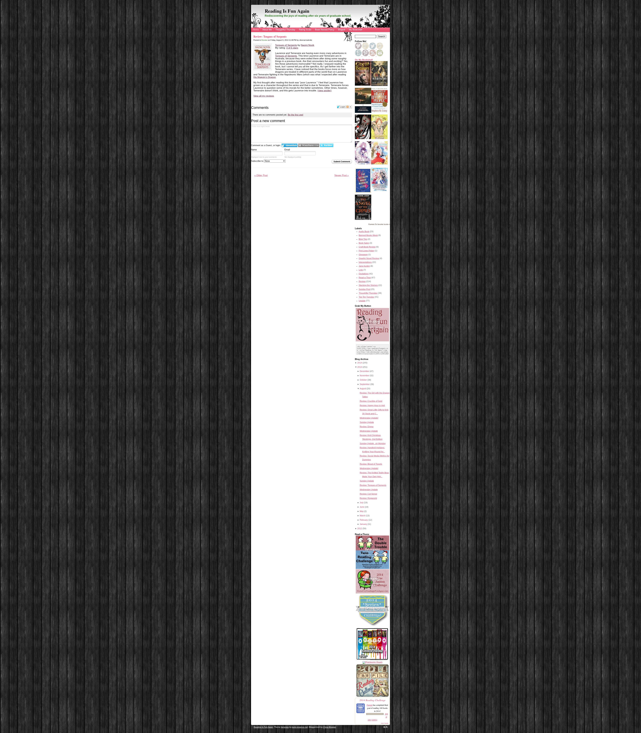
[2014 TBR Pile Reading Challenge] (372, 697)
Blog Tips (363, 239)
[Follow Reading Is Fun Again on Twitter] (372, 49)
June (362, 507)
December (364, 371)
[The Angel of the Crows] (363, 219)
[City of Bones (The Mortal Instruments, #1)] (363, 85)
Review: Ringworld (368, 498)
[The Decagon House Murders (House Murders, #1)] (363, 192)
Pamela (369, 705)
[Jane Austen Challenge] (372, 593)
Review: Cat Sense (368, 494)
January (363, 524)
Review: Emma (366, 427)
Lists (361, 270)
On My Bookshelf (364, 60)
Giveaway (363, 255)
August (363, 389)
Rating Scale (305, 29)
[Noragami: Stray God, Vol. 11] (379, 138)
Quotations (364, 274)
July (361, 503)
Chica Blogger (329, 727)
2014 (359, 363)
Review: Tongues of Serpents (270, 36)
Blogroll (341, 29)
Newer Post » (342, 175)
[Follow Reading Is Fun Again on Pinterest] (365, 56)
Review (264, 40)
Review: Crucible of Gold (371, 401)
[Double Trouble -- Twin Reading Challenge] (372, 568)
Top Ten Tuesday (366, 297)
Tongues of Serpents (286, 45)
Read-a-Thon (365, 278)
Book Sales (364, 243)
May (362, 511)
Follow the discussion (349, 106)
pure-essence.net (300, 727)
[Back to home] (384, 727)
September (365, 384)
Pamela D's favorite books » (379, 224)
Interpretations (365, 262)
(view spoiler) (324, 90)
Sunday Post (364, 289)
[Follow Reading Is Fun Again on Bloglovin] (358, 49)
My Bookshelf (355, 29)
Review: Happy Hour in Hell (372, 405)
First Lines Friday (366, 251)
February (364, 520)
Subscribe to (257, 161)
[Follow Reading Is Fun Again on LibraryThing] (358, 56)
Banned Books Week (368, 235)
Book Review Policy (324, 29)
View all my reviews (263, 95)
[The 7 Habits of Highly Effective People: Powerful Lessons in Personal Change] (379, 112)
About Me (267, 29)
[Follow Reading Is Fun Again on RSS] (372, 56)
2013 (359, 367)
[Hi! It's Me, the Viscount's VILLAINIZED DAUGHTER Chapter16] (379, 164)
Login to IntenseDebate (289, 145)
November (364, 376)
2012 (359, 529)
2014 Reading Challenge (372, 700)
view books (384, 723)
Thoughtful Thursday (285, 29)
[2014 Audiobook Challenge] (372, 660)
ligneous (285, 727)
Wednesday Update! (369, 418)
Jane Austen (364, 266)
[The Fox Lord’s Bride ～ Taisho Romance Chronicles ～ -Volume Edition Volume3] (363, 164)
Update (362, 301)
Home (256, 29)
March (362, 516)
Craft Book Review (367, 247)
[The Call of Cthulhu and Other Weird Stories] (363, 112)
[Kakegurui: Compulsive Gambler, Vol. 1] (363, 138)
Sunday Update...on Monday (373, 444)
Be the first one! (295, 115)
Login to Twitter (326, 145)
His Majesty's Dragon (264, 77)
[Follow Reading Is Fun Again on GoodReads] (379, 49)
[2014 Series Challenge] (372, 626)
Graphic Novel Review (369, 258)
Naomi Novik (307, 45)
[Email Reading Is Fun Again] (379, 56)
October (363, 380)
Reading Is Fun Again (287, 10)
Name (254, 149)
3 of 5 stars (292, 47)
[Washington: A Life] (379, 85)
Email (287, 149)
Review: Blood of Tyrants (371, 464)
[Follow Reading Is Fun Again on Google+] (365, 49)
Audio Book (364, 232)
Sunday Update (367, 422)
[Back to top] (386, 727)
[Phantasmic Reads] (372, 662)
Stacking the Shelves (368, 285)
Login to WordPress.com (308, 145)
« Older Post (261, 175)
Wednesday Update (369, 431)
